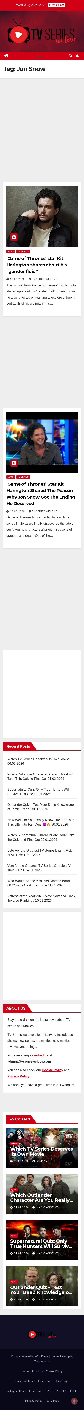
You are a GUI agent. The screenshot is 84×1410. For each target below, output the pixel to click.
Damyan (42, 1161)
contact (38, 1055)
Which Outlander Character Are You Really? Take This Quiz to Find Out (41, 1200)
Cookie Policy (54, 1371)
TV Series (23, 251)
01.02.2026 (22, 1207)
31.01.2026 (22, 1253)
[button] (70, 55)
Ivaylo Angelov (47, 1207)
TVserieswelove (44, 279)
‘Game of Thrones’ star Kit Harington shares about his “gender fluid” (36, 265)
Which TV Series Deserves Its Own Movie (38, 759)
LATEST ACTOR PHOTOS (62, 1391)
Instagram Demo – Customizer (25, 1391)
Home (25, 1371)
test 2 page (52, 1400)
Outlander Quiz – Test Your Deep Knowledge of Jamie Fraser (40, 1292)
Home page (61, 1381)
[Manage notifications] (74, 1401)
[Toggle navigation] (39, 56)
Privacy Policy (33, 1400)
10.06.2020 (18, 511)
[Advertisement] (42, 136)
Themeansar (41, 1361)
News (11, 251)
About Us (37, 1371)
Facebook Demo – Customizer (34, 1381)
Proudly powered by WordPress (30, 1356)
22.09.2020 (18, 279)
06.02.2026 (22, 1161)
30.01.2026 (22, 1299)
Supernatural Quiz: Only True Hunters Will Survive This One (41, 1246)
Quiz (13, 1189)
